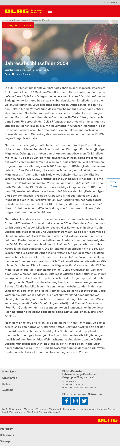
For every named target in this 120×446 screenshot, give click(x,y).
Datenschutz (7, 435)
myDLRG (7, 390)
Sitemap (5, 441)
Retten (6, 384)
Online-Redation (23, 74)
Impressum (6, 428)
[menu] (110, 2)
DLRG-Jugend (110, 3)
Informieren (9, 371)
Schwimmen (9, 377)
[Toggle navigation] (50, 11)
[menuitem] (110, 2)
